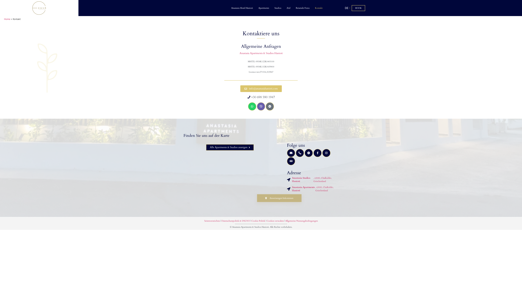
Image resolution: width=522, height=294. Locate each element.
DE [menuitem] (346, 8)
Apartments (263, 8)
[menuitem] (348, 8)
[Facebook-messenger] (270, 106)
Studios (277, 8)
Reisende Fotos (303, 8)
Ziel (288, 8)
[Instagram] (326, 153)
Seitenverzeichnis (212, 220)
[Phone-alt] (300, 153)
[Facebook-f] (317, 153)
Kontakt (319, 8)
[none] (348, 8)
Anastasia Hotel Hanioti (242, 8)
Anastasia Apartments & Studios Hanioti (261, 53)
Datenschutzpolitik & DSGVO (236, 220)
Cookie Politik (258, 220)
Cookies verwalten (275, 220)
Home (7, 19)
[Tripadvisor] (291, 161)
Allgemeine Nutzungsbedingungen (301, 220)
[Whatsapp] (252, 106)
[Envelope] (291, 153)
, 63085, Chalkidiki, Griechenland (312, 180)
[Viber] (261, 106)
